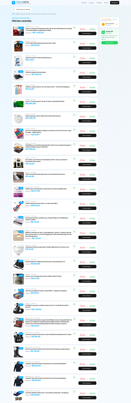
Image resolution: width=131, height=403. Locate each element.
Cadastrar (114, 3)
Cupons (91, 3)
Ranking (99, 3)
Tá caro (83, 29)
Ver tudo (114, 19)
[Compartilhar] (74, 27)
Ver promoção (86, 33)
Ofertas (84, 3)
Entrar (106, 3)
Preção (93, 29)
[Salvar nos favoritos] (15, 28)
